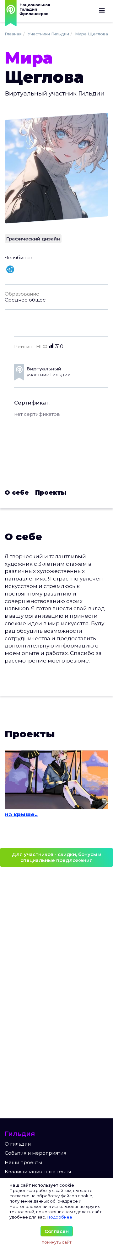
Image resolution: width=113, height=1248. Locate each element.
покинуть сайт (57, 1242)
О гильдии (18, 1144)
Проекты (50, 492)
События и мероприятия (35, 1153)
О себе (17, 492)
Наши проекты (23, 1162)
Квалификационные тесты (38, 1171)
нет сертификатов (37, 414)
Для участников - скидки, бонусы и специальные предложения (56, 857)
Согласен (57, 1231)
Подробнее (59, 1217)
